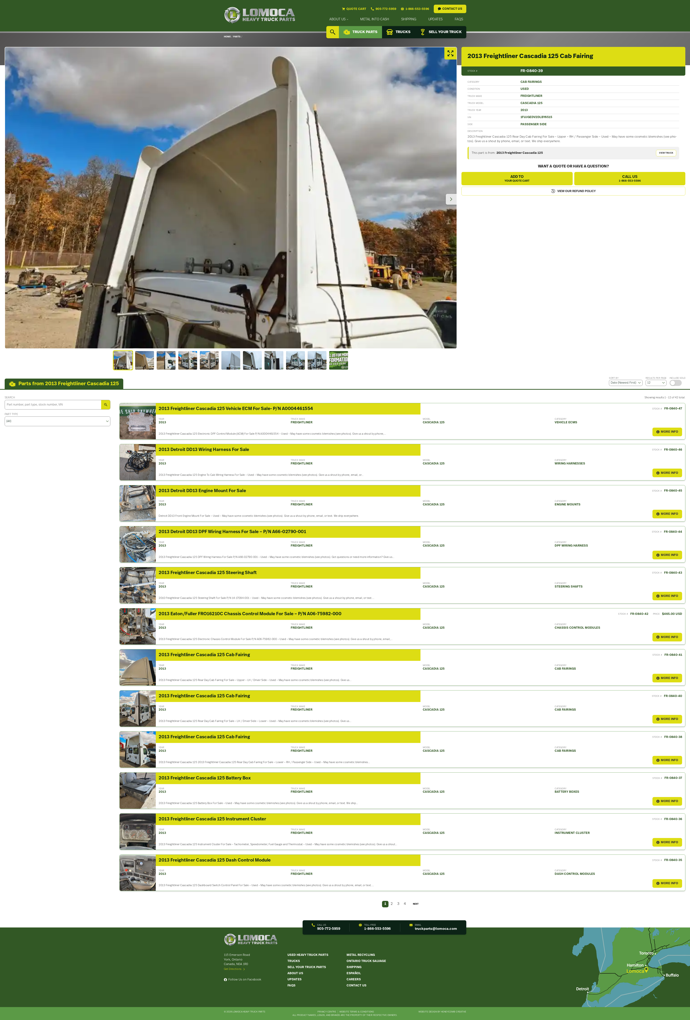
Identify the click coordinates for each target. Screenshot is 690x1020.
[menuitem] (338, 19)
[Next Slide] (451, 199)
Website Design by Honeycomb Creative (442, 1012)
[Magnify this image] (231, 197)
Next (415, 904)
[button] (123, 360)
